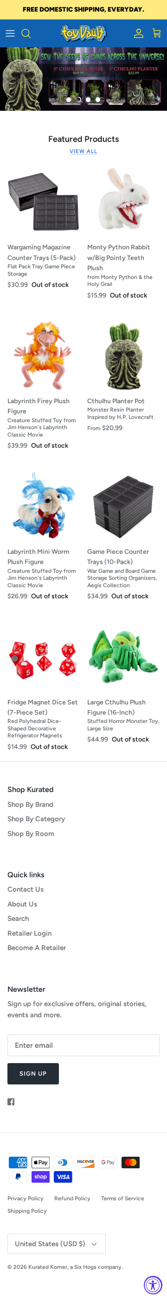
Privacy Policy (25, 1198)
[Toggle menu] (10, 33)
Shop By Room (30, 834)
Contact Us (25, 889)
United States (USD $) (50, 1244)
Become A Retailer (36, 948)
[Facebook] (10, 1101)
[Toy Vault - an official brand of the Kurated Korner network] (83, 33)
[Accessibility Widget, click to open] (153, 1285)
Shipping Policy (27, 1211)
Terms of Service (122, 1198)
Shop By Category (36, 819)
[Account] (136, 33)
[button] (68, 99)
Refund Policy (72, 1198)
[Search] (30, 33)
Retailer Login (29, 933)
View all (83, 151)
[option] (83, 79)
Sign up (33, 1073)
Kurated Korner (47, 1267)
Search (18, 918)
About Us (22, 904)
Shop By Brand (30, 804)
